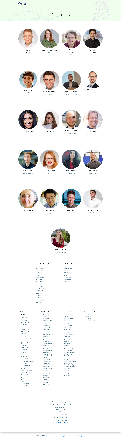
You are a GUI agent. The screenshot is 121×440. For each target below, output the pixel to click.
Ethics (87, 4)
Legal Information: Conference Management (73, 436)
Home (30, 4)
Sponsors (79, 4)
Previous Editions (96, 4)
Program (51, 4)
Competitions (61, 4)
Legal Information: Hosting (53, 436)
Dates (37, 4)
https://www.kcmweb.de (62, 422)
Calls (43, 4)
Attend (71, 4)
